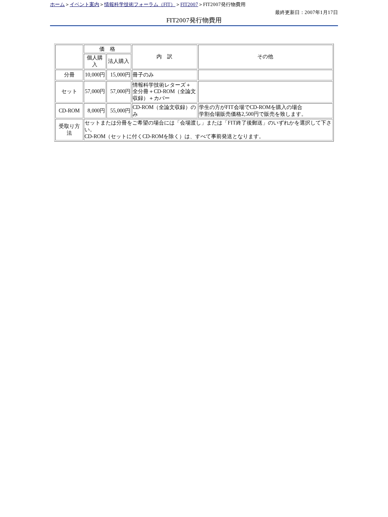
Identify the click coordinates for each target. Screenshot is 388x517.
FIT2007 (189, 4)
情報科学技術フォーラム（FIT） (139, 4)
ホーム (57, 4)
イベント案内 (84, 4)
